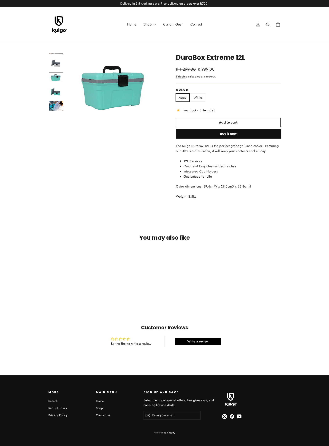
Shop (148, 24)
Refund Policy (57, 408)
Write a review (198, 341)
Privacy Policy (57, 415)
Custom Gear (173, 24)
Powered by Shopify (164, 432)
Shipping (181, 76)
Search (53, 401)
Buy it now (228, 134)
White (198, 97)
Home (131, 24)
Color (182, 90)
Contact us (103, 415)
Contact (196, 24)
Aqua (182, 97)
